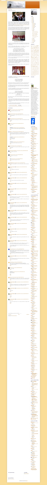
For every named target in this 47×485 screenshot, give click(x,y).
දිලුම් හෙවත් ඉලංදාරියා (34, 33)
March (33, 39)
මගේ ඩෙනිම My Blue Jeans (34, 268)
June (33, 29)
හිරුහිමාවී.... (33, 371)
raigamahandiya (34, 196)
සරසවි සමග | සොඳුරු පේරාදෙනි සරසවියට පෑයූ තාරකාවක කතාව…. (34, 374)
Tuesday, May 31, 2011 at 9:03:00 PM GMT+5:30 (21, 210)
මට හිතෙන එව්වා (34, 66)
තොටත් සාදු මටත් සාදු (34, 343)
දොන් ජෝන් (34, 60)
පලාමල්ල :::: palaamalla (34, 189)
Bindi (10, 118)
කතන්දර (33, 173)
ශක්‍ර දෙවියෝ (33, 71)
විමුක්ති (32, 459)
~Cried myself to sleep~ (34, 441)
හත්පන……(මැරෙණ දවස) (34, 369)
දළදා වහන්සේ (33, 59)
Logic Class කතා (36, 47)
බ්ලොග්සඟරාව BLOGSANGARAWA (34, 396)
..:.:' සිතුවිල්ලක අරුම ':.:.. (34, 457)
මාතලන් (11, 154)
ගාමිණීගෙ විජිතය (33, 322)
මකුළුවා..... (11, 131)
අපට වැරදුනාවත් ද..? (34, 237)
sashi (11, 294)
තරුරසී (32, 229)
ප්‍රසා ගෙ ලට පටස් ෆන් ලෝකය (34, 349)
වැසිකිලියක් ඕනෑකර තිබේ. (34, 286)
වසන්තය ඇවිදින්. (33, 464)
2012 (32, 21)
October (33, 25)
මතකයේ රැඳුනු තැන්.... (34, 279)
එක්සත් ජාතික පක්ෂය (33, 53)
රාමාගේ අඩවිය (33, 377)
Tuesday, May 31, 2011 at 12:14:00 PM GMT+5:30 (18, 127)
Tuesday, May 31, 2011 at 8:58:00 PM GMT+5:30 (21, 183)
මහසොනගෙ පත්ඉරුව (34, 290)
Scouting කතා (32, 48)
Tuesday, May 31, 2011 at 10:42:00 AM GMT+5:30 (17, 118)
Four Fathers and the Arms (34, 318)
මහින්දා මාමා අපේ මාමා (35, 31)
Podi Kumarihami (34, 157)
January (33, 41)
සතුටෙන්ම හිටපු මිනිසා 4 (34, 244)
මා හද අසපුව (33, 467)
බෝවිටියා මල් (33, 378)
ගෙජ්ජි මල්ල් (33, 434)
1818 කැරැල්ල (32, 45)
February (33, 40)
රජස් (32, 300)
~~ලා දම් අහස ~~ (33, 302)
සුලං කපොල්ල (33, 340)
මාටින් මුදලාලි (33, 284)
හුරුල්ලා (32, 372)
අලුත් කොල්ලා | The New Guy (13, 150)
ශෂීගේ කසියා (33, 436)
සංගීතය (38, 72)
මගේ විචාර (34, 65)
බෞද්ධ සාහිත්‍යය (34, 64)
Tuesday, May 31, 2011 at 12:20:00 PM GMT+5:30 (18, 131)
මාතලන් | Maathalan (34, 381)
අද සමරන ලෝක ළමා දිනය (34, 275)
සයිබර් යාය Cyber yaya (34, 133)
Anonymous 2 (11, 203)
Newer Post (9, 314)
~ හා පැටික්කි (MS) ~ (34, 191)
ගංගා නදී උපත (36, 55)
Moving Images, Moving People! (34, 254)
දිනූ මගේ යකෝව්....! (34, 425)
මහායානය (38, 67)
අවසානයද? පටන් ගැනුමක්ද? (35, 455)
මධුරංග (11, 173)
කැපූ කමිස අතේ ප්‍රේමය (34, 345)
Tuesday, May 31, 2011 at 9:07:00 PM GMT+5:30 (21, 234)
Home (19, 314)
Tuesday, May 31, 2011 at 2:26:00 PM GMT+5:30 (22, 150)
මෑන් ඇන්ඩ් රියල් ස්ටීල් (34, 320)
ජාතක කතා (37, 56)
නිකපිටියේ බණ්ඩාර (36, 61)
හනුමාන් (36, 74)
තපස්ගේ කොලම (33, 227)
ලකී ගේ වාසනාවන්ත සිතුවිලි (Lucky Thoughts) (35, 155)
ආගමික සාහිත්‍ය (32, 50)
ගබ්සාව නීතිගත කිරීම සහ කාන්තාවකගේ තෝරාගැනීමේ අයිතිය (35, 215)
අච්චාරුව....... (33, 177)
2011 (32, 22)
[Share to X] (19, 105)
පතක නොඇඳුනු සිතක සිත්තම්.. (34, 135)
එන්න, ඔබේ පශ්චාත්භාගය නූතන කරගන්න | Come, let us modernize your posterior (35, 412)
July (32, 28)
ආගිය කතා (13, 3)
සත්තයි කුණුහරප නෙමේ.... (34, 363)
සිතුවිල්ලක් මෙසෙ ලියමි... (34, 446)
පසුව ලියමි (33, 367)
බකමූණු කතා (33, 220)
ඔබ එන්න (33, 298)
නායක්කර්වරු (32, 61)
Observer (11, 123)
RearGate (33, 405)
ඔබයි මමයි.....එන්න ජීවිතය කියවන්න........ (35, 427)
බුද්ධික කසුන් (11, 241)
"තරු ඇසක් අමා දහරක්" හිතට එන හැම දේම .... (34, 469)
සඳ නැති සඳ (33, 304)
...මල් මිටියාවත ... (34, 288)
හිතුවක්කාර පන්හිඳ (34, 468)
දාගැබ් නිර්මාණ (36, 59)
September (33, 26)
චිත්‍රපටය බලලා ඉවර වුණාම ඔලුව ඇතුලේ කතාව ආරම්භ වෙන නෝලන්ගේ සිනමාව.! (34, 129)
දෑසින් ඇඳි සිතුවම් (33, 453)
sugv (32, 234)
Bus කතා (35, 45)
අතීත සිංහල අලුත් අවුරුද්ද (36, 48)
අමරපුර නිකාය (32, 49)
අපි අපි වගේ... (33, 335)
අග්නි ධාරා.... (33, 448)
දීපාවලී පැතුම (33, 249)
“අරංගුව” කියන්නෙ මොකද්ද (34, 235)
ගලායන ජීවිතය (33, 165)
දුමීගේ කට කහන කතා (34, 163)
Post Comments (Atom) (14, 315)
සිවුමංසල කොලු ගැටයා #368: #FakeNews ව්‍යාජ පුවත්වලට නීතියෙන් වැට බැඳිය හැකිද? (35, 255)
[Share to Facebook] (20, 105)
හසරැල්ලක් (33, 295)
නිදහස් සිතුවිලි (33, 217)
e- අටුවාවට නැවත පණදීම (35, 32)
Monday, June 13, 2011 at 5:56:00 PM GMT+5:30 (16, 267)
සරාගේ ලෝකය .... (34, 313)
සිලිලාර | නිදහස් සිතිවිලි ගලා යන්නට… (35, 211)
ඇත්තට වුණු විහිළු (36, 51)
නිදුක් (32, 315)
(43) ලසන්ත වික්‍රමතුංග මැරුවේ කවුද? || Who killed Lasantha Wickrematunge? (35, 416)
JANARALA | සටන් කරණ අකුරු (35, 403)
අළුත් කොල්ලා (11, 224)
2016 (32, 17)
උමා (32, 450)
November (33, 24)
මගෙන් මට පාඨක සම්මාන (35, 36)
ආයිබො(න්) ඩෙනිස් (34, 141)
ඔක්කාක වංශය (37, 53)
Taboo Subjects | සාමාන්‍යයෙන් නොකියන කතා (34, 399)
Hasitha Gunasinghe (12, 172)
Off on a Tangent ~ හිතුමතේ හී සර (35, 251)
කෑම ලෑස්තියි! (33, 223)
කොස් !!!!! (33, 328)
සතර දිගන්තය (33, 391)
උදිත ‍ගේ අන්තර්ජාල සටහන (35, 383)
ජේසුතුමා (38, 57)
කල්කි (34, 54)
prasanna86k (11, 211)
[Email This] (18, 105)
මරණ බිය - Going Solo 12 (34, 296)
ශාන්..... (11, 195)
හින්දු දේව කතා (33, 75)
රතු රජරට (33, 241)
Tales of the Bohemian (34, 127)
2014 (32, 19)
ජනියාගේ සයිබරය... (34, 257)
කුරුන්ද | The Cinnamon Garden (34, 266)
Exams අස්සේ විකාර (34, 35)
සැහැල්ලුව (33, 140)
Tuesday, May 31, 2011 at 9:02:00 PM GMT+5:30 (21, 202)
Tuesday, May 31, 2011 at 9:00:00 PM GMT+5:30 (21, 194)
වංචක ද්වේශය (33, 316)
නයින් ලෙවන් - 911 (34, 146)
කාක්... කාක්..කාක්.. (34, 148)
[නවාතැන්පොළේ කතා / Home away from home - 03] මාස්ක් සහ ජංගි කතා (35, 431)
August (33, 27)
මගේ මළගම (33, 462)
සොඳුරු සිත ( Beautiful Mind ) (35, 433)
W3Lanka (33, 388)
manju (11, 235)
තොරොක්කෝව (33, 180)
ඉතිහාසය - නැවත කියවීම (34, 347)
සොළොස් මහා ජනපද (33, 74)
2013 (32, 20)
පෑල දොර (33, 243)
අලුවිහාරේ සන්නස (37, 49)
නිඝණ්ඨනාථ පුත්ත (33, 62)
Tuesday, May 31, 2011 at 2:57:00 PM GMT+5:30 (17, 154)
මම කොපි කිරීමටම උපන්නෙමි (34, 325)
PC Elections (33, 394)
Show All (38, 193)
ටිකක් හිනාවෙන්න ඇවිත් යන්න (34, 160)
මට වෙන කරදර (37, 65)
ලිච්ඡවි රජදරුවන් (34, 69)
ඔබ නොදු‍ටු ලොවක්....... (34, 310)
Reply (10, 111)
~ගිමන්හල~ (33, 248)
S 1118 (32, 428)
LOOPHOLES (33, 408)
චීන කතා (34, 56)
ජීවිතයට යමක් (34, 57)
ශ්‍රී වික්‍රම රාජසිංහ (35, 72)
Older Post (28, 314)
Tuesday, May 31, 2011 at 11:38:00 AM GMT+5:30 (18, 123)
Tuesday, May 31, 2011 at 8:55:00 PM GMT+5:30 (21, 172)
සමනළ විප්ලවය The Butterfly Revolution (34, 414)
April (33, 38)
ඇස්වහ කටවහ (33, 326)
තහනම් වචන (33, 410)
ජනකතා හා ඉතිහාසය (34, 263)
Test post (33, 178)
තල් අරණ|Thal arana (34, 375)
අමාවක (32, 386)
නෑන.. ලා (33, 225)
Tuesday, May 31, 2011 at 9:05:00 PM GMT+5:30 (21, 217)
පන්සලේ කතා (37, 62)
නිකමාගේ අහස (33, 366)
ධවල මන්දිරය (36, 60)
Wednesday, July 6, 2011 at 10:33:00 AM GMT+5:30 (19, 271)
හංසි (10, 267)
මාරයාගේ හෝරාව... (34, 138)
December (33, 23)
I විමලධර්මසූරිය (36, 46)
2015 (32, 18)
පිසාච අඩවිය (33, 330)
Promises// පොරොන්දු (34, 239)
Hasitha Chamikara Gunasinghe (33, 117)
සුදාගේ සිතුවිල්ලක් (34, 376)
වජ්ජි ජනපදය (37, 69)
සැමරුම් (32, 260)
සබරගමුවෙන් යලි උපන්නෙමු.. (34, 246)
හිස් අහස (33, 150)
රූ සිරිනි (32, 307)
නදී (10, 218)
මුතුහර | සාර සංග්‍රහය (34, 337)
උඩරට (34, 52)
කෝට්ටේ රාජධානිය (33, 55)
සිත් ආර (32, 152)
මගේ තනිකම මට (34, 466)
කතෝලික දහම (32, 54)
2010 (32, 42)
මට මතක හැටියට (34, 170)
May (32, 30)
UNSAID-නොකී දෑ (34, 438)
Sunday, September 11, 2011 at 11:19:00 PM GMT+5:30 (22, 293)
